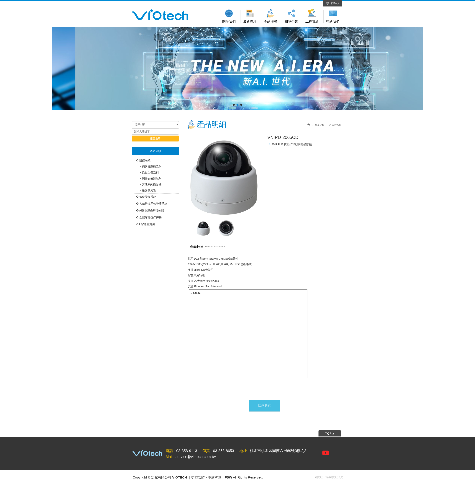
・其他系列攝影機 (150, 184)
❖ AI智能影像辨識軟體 (150, 210)
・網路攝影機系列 (150, 166)
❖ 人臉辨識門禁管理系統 (151, 203)
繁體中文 (334, 3)
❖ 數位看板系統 (146, 196)
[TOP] (237, 433)
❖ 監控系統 (143, 160)
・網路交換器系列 (150, 178)
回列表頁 (264, 405)
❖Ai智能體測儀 (145, 224)
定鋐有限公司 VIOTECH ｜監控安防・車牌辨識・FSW (160, 15)
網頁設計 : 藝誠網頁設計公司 (329, 477)
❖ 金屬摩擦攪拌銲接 (149, 217)
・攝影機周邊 (147, 190)
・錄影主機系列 (149, 172)
